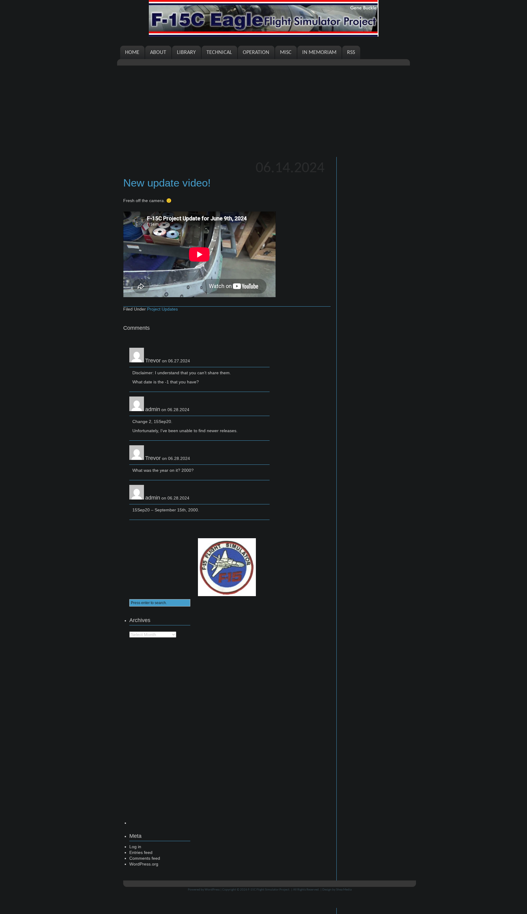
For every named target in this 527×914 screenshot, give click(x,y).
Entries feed (140, 852)
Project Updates (162, 309)
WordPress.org (143, 864)
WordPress (212, 889)
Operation (256, 52)
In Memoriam (319, 52)
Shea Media (344, 889)
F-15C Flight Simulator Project (268, 889)
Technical (219, 52)
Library (186, 52)
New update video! (167, 183)
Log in (135, 846)
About (158, 52)
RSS (351, 52)
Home (132, 52)
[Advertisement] (263, 111)
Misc (286, 52)
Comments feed (144, 858)
